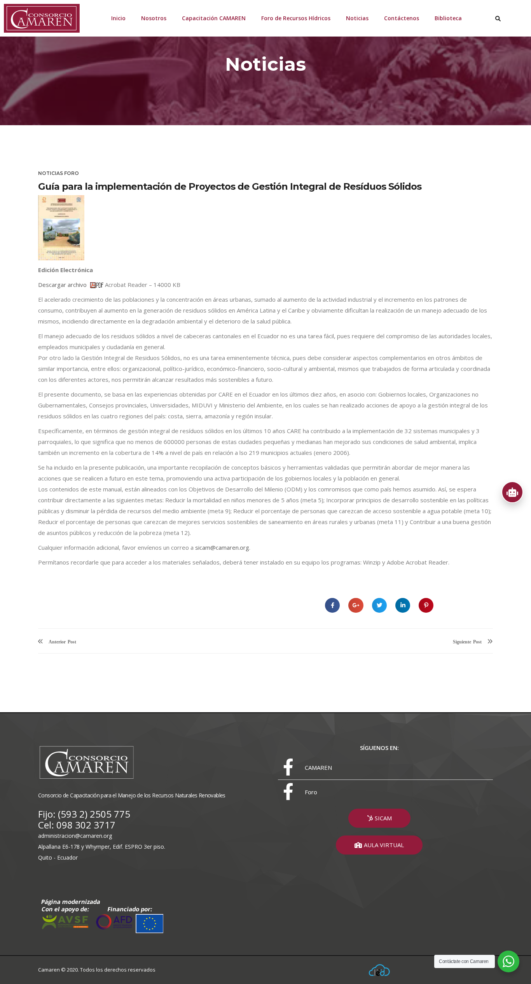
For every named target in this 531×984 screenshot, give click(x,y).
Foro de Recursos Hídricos (295, 18)
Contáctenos (401, 18)
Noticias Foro (58, 173)
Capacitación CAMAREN (214, 18)
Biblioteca (448, 18)
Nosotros (153, 18)
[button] (379, 818)
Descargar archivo (64, 284)
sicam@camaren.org (222, 547)
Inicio (118, 18)
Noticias (357, 18)
